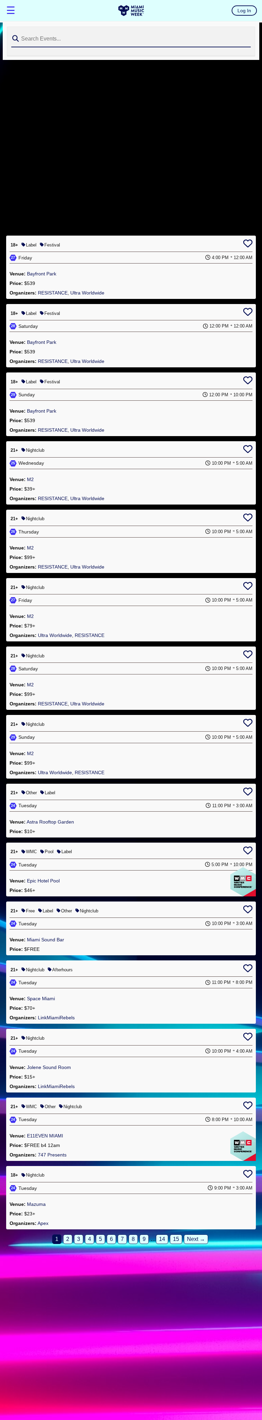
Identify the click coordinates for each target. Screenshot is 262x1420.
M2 (30, 479)
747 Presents (52, 1155)
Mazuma (36, 1204)
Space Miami (41, 998)
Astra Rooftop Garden (50, 822)
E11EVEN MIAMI (45, 1135)
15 (176, 1239)
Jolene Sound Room (49, 1067)
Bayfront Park (41, 273)
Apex (43, 1223)
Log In (244, 10)
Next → (196, 1239)
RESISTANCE (53, 293)
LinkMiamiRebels (56, 1017)
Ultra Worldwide (87, 293)
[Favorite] (247, 245)
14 (162, 1239)
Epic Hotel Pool (43, 880)
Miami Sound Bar (45, 939)
